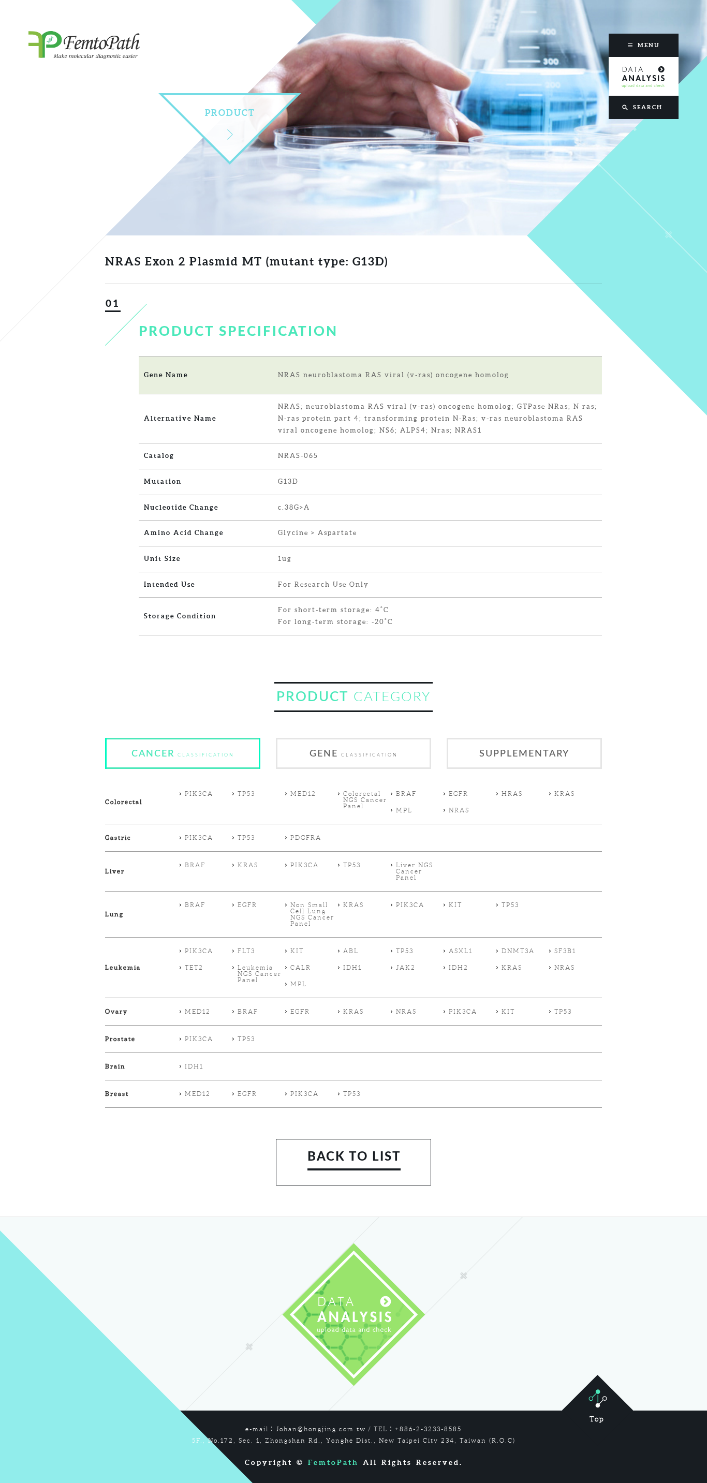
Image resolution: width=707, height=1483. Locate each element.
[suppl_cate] (524, 766)
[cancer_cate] (182, 766)
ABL (351, 951)
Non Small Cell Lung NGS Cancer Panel (312, 914)
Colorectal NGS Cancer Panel (365, 800)
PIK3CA (199, 794)
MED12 (303, 794)
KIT (455, 905)
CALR (300, 968)
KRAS (564, 794)
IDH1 (352, 968)
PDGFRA (305, 838)
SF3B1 (565, 951)
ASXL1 (461, 951)
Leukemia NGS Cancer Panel (260, 974)
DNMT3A (518, 951)
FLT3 (246, 951)
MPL (404, 810)
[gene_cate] (353, 766)
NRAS (459, 810)
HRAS (512, 794)
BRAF (406, 794)
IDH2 (458, 968)
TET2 (194, 968)
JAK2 (406, 968)
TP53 (246, 794)
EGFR (458, 794)
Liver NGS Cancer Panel (414, 871)
